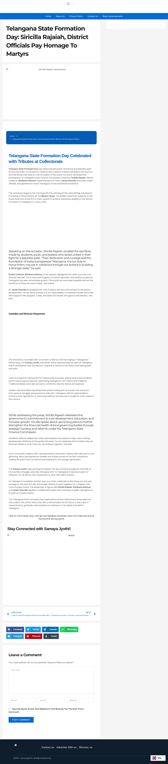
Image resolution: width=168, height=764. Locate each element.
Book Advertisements (112, 16)
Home (48, 16)
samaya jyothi (57, 518)
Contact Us (93, 16)
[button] (15, 629)
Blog (21, 136)
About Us (60, 16)
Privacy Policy (76, 16)
